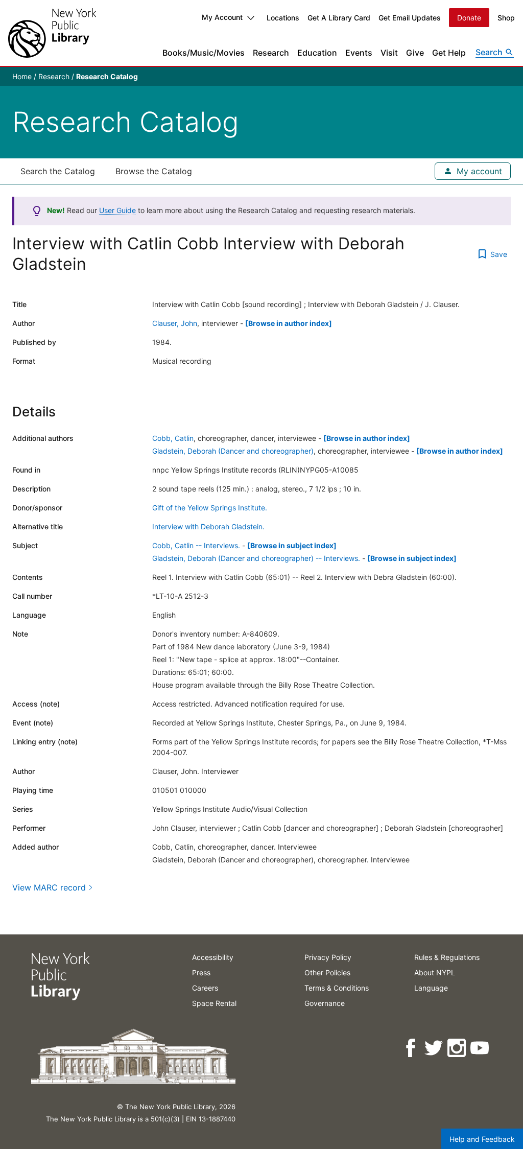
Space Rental (214, 1003)
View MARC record (49, 887)
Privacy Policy (327, 957)
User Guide (117, 210)
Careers (205, 987)
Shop (506, 17)
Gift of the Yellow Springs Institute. (209, 507)
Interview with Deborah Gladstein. (208, 526)
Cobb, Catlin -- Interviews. (196, 545)
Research (271, 53)
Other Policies (327, 972)
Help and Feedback (482, 1139)
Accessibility (212, 957)
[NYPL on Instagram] (457, 1048)
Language (431, 987)
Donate (469, 17)
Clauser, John (174, 323)
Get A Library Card (338, 17)
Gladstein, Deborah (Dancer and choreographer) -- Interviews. (256, 558)
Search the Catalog (57, 171)
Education (317, 53)
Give (415, 53)
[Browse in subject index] (292, 545)
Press (201, 972)
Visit (389, 53)
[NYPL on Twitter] (434, 1048)
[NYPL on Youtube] (480, 1048)
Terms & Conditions (336, 987)
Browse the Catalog (153, 171)
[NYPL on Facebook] (411, 1048)
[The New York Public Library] (52, 33)
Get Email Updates (409, 17)
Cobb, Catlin (173, 438)
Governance (324, 1003)
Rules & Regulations (447, 957)
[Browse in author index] (288, 323)
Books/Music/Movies (203, 53)
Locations (283, 17)
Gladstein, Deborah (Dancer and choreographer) (233, 451)
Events (358, 53)
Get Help (449, 53)
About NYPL (434, 972)
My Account (222, 17)
